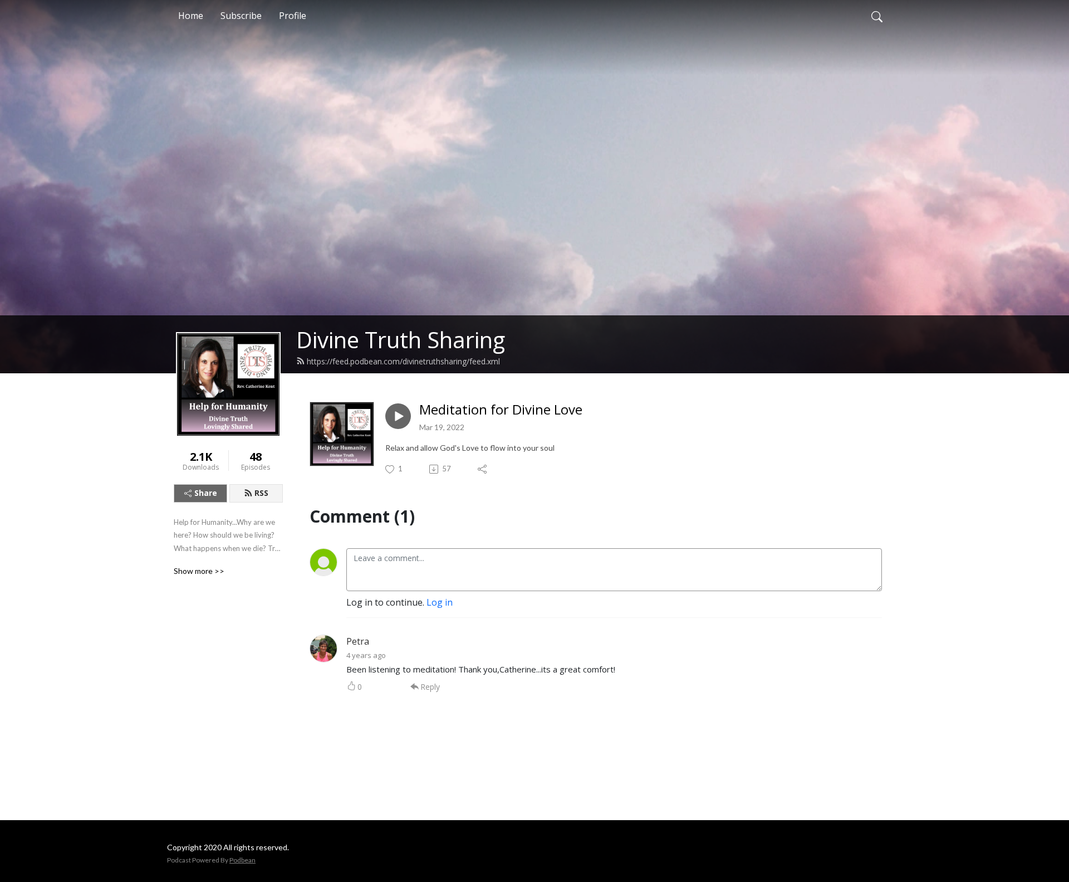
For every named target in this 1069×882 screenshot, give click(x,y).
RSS (261, 493)
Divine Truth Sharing (400, 339)
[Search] (877, 15)
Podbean (242, 860)
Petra (357, 641)
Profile (292, 15)
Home (190, 15)
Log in (439, 602)
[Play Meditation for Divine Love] (398, 416)
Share (205, 493)
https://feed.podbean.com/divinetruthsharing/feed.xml (403, 361)
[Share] (483, 469)
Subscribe (241, 15)
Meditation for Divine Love (500, 410)
